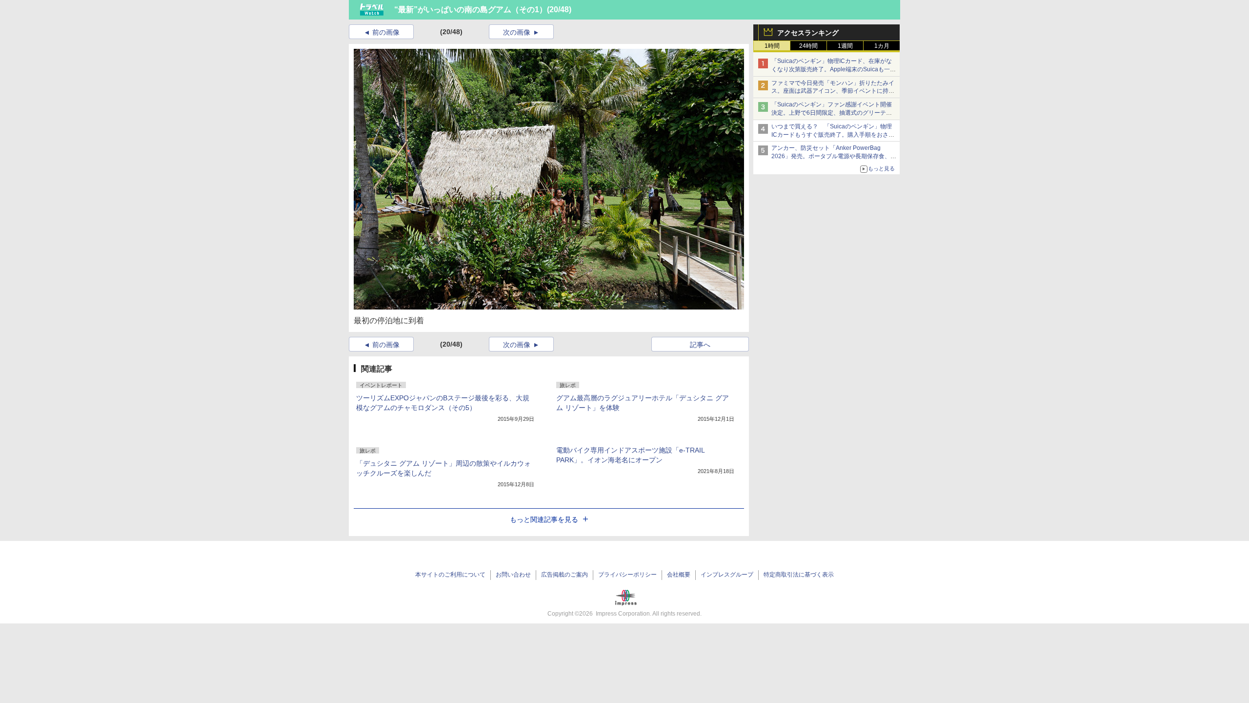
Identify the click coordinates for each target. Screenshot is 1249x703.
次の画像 (516, 32)
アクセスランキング (808, 33)
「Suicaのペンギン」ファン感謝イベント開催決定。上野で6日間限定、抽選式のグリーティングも (831, 112)
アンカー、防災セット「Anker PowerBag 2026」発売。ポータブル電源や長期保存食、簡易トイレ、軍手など (833, 156)
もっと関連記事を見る (544, 519)
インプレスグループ (727, 574)
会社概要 (678, 574)
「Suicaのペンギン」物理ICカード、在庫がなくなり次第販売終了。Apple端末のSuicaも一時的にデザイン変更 (833, 69)
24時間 (808, 45)
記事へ (700, 345)
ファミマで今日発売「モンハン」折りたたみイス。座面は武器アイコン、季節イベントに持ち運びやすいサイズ (832, 91)
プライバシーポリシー (627, 574)
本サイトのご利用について (450, 574)
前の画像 (386, 32)
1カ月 (881, 45)
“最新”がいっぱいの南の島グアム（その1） (470, 9)
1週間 (845, 45)
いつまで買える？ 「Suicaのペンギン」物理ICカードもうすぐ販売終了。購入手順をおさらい (832, 134)
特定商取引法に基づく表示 (799, 574)
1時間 (772, 45)
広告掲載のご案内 (564, 574)
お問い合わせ (513, 574)
